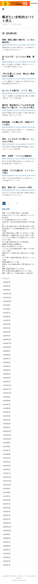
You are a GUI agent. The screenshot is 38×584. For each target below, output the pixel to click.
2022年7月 (6, 450)
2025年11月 (7, 297)
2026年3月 (6, 282)
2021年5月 (6, 504)
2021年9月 (6, 488)
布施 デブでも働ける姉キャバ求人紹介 (15, 213)
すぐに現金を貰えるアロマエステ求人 (14, 219)
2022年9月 (6, 443)
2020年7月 (6, 542)
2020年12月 (7, 523)
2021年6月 (6, 500)
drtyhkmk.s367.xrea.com (14, 45)
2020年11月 (7, 527)
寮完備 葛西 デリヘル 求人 (11, 262)
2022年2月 (6, 469)
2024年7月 (6, 358)
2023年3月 (6, 420)
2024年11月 (7, 343)
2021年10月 (7, 485)
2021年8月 (6, 492)
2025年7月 (6, 313)
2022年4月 (6, 462)
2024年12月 (7, 339)
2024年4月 (6, 370)
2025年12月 (7, 293)
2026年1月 (6, 290)
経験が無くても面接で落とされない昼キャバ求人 (18, 235)
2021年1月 (6, 519)
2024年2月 (6, 378)
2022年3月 (6, 465)
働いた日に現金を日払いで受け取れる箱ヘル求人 (18, 226)
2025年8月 (6, 309)
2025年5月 (6, 320)
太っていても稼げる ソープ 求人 (17, 90)
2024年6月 (6, 362)
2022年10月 (7, 439)
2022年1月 (6, 473)
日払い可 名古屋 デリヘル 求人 (12, 246)
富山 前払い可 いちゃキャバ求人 (17, 187)
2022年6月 (6, 454)
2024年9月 (6, 351)
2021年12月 (7, 477)
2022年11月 (7, 435)
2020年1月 (6, 565)
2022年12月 (7, 431)
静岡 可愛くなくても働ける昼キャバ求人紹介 (17, 273)
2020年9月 (6, 534)
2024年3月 (6, 374)
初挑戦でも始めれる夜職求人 (11, 244)
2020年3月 (6, 557)
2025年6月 (6, 316)
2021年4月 (6, 508)
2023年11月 (7, 389)
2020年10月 (7, 530)
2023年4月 (6, 416)
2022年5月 (6, 458)
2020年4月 (6, 553)
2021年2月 (6, 515)
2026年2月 (6, 286)
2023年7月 (6, 404)
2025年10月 (7, 301)
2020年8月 (6, 538)
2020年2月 (6, 561)
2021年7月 (6, 496)
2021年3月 (6, 511)
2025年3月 (6, 328)
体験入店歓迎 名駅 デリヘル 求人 (13, 269)
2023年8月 (6, 401)
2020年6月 (6, 546)
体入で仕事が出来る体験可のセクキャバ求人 (17, 271)
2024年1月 (6, 381)
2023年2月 (6, 423)
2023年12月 (7, 385)
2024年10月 (7, 347)
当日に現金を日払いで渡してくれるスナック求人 (18, 233)
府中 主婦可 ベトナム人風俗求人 (17, 156)
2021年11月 (7, 481)
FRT (25, 580)
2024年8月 (6, 355)
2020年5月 (6, 550)
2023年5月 (6, 412)
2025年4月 (6, 324)
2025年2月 (6, 332)
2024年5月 (6, 366)
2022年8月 (6, 446)
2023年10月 (7, 393)
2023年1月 (6, 427)
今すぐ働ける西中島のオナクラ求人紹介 (15, 242)
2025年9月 (6, 305)
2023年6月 (6, 408)
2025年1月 (6, 336)
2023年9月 (6, 397)
